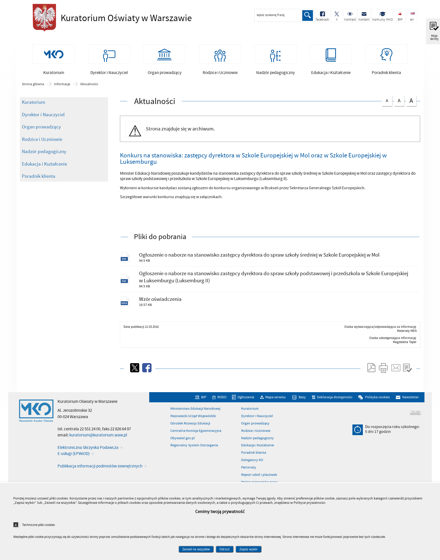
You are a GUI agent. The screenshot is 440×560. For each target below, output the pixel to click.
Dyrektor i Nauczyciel (43, 115)
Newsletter (410, 397)
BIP (203, 397)
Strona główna (33, 84)
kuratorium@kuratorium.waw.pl (98, 435)
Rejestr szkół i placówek (259, 475)
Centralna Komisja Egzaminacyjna (195, 431)
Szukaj (307, 15)
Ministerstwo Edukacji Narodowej (195, 408)
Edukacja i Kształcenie (44, 164)
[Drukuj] (383, 368)
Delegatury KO (252, 460)
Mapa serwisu (275, 397)
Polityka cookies (377, 397)
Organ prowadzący (41, 127)
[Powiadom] (395, 368)
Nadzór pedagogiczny (44, 152)
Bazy (302, 397)
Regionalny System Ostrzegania (194, 445)
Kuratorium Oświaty (101, 18)
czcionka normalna (385, 100)
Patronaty (248, 467)
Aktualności (89, 84)
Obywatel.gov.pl (182, 438)
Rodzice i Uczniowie (42, 139)
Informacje (62, 84)
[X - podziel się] (134, 368)
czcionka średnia (397, 100)
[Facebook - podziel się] (146, 368)
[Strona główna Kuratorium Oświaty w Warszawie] (36, 411)
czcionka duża (409, 100)
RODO (221, 397)
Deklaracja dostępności (334, 397)
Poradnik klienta (38, 176)
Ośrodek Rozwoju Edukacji (190, 423)
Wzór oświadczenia (160, 299)
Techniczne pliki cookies (38, 525)
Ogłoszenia (246, 397)
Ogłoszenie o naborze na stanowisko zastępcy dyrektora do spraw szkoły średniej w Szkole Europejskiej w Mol (259, 255)
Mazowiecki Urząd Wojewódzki (193, 416)
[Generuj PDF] (371, 368)
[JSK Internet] (415, 413)
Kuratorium (33, 102)
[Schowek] (407, 368)
